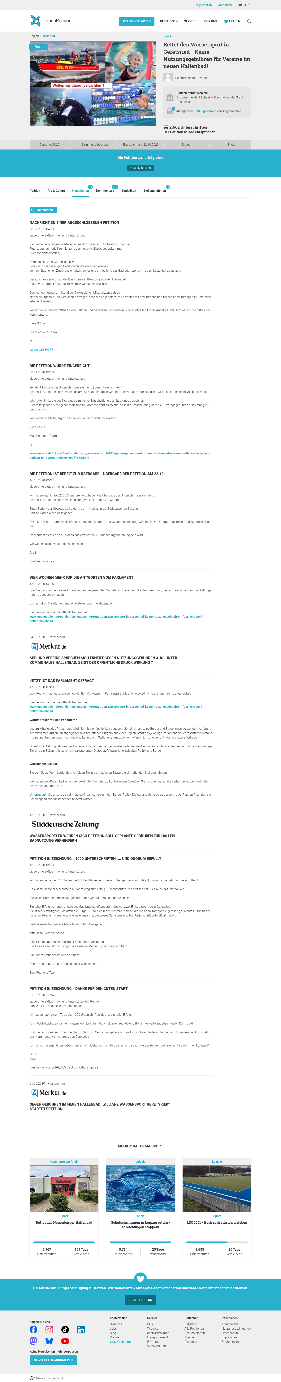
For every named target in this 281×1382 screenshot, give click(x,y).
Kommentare (105, 189)
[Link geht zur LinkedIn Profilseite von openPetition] (81, 1329)
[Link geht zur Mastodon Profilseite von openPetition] (33, 1341)
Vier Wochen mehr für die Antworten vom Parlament (81, 577)
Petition (35, 191)
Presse (114, 1337)
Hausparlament (157, 1337)
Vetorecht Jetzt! (157, 1346)
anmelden (225, 5)
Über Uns (210, 21)
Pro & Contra (56, 191)
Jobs (113, 1328)
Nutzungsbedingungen (237, 1328)
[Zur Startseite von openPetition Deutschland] (51, 21)
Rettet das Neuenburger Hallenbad (64, 1222)
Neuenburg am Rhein (64, 1161)
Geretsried (47, 36)
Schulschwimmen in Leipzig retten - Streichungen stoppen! (140, 1224)
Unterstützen (38, 794)
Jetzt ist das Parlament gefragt (62, 680)
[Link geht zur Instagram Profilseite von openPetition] (49, 1329)
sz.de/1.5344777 (41, 350)
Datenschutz (230, 1333)
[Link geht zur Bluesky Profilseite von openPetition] (49, 1341)
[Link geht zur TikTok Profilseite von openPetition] (65, 1329)
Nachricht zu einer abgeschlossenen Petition (74, 222)
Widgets (152, 1328)
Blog (113, 1333)
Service (190, 21)
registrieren (204, 5)
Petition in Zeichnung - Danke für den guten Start (79, 988)
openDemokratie (158, 1333)
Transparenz (230, 1324)
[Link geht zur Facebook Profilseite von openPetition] (33, 1329)
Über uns (116, 1324)
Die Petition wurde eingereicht (60, 366)
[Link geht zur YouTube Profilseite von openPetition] (65, 1341)
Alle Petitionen (194, 1328)
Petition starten (137, 21)
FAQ (150, 1324)
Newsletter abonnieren (53, 1360)
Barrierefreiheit (231, 1342)
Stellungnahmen (205, 111)
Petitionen (169, 21)
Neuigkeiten (80, 189)
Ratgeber (190, 1324)
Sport (167, 36)
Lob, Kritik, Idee (121, 1342)
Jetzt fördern (140, 1300)
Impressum (229, 1337)
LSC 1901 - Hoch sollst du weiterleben (217, 1222)
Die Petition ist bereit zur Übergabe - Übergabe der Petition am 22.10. (97, 474)
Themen (190, 1337)
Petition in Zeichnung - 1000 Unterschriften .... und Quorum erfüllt (95, 858)
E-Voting (153, 1342)
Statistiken (128, 191)
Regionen (190, 1342)
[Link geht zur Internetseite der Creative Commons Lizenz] (32, 1378)
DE (245, 5)
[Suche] (249, 21)
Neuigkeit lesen (140, 168)
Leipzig (140, 1161)
